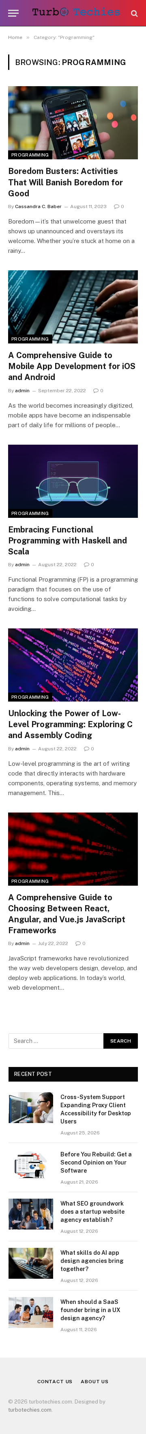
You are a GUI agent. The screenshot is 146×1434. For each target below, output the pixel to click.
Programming (30, 154)
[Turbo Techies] (77, 13)
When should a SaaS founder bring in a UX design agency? (90, 1310)
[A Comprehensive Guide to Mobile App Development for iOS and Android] (73, 306)
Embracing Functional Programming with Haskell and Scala (67, 540)
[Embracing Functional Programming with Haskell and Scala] (73, 481)
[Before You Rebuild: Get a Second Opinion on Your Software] (31, 1164)
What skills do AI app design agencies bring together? (92, 1260)
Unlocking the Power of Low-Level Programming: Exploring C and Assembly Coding (70, 724)
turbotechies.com (30, 1410)
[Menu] (13, 13)
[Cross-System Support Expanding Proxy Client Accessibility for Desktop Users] (31, 1107)
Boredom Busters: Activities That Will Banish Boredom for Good (65, 182)
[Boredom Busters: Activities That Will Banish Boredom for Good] (73, 122)
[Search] (133, 13)
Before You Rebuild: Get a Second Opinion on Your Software (96, 1162)
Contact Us (55, 1381)
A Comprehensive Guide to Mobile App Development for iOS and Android (71, 366)
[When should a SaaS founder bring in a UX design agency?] (31, 1312)
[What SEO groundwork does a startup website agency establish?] (31, 1214)
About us (95, 1381)
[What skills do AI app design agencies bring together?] (31, 1263)
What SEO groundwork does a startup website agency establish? (92, 1211)
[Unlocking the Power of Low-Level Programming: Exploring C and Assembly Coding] (73, 665)
